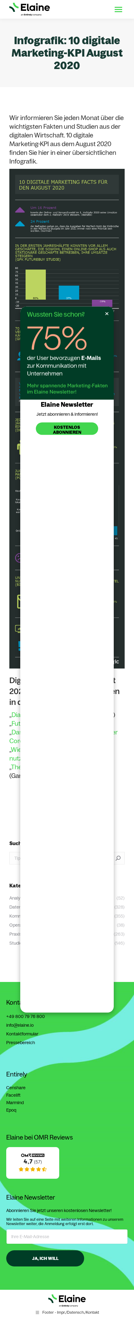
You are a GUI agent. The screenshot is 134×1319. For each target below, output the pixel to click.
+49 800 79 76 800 (25, 1016)
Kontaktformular (22, 1034)
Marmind (15, 1102)
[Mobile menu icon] (118, 9)
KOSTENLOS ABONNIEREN (67, 429)
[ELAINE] (32, 1175)
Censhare (16, 1087)
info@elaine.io (20, 1025)
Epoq (11, 1110)
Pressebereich (20, 1042)
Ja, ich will (45, 1258)
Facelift (13, 1095)
